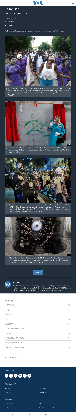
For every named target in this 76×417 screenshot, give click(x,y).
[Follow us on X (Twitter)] (11, 376)
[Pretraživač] (63, 414)
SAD (6, 407)
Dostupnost (43, 392)
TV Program (9, 404)
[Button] (8, 26)
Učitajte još (38, 272)
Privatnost (42, 389)
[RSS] (25, 376)
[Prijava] (29, 376)
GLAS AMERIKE (10, 21)
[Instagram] (30, 414)
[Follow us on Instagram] (16, 376)
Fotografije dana (12, 9)
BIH (40, 404)
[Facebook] (13, 414)
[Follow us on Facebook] (6, 376)
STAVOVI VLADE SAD (46, 407)
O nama (7, 389)
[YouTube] (46, 414)
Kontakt (7, 392)
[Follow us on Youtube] (20, 376)
